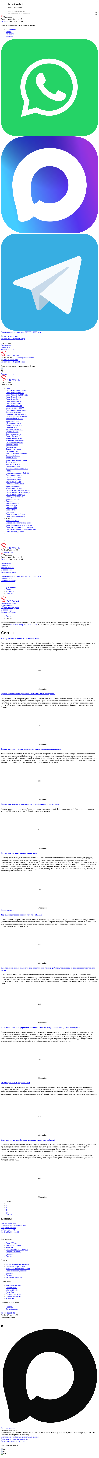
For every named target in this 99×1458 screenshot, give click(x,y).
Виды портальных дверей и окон (15, 1083)
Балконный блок (12, 421)
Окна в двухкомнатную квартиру (19, 525)
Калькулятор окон (8, 572)
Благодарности (12, 1290)
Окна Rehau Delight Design (17, 395)
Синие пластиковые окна (16, 460)
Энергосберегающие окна (16, 453)
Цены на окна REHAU (15, 408)
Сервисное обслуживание (16, 1271)
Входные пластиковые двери (18, 490)
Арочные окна (12, 445)
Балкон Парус (11, 505)
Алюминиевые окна (14, 425)
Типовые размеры (13, 412)
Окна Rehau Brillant (14, 406)
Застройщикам (12, 1309)
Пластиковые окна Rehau (16, 390)
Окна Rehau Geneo (13, 403)
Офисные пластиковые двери (18, 492)
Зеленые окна (11, 462)
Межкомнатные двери (15, 488)
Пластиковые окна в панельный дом (21, 529)
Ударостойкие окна (14, 438)
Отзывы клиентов (13, 1296)
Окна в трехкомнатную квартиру (19, 527)
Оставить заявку (7, 910)
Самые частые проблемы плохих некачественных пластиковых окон (31, 749)
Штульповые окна (13, 423)
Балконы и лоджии (13, 1245)
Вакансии (10, 1298)
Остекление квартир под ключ (18, 523)
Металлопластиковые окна (17, 469)
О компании (11, 29)
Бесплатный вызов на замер (17, 1264)
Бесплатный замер (8, 581)
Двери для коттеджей (14, 497)
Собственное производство (17, 1250)
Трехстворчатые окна (14, 419)
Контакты (10, 34)
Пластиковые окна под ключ (17, 410)
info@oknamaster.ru (26, 357)
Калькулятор (6, 345)
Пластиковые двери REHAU (17, 473)
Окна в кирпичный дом (15, 516)
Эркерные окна (12, 432)
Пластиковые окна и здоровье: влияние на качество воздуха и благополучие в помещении (40, 1027)
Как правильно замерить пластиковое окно (20, 638)
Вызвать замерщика (9, 1430)
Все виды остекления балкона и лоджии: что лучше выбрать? (28, 1140)
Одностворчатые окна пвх (17, 414)
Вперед (9, 1214)
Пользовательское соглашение (13, 1441)
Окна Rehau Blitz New (15, 393)
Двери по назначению (15, 484)
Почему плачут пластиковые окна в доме (19, 853)
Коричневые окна (13, 456)
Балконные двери (13, 486)
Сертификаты (11, 1288)
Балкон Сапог (11, 508)
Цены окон (5, 347)
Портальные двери (13, 479)
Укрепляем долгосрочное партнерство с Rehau (21, 915)
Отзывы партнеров (13, 1294)
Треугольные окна (13, 434)
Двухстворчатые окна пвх (16, 417)
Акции (8, 32)
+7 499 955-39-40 (8, 1313)
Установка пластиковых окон (18, 1269)
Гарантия (9, 1254)
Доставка (9, 1273)
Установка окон (12, 521)
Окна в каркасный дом (15, 514)
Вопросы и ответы (13, 1252)
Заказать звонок (7, 350)
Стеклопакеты (12, 451)
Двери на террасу (13, 499)
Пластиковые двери (14, 475)
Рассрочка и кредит (14, 1277)
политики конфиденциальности (23, 624)
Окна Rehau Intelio (13, 399)
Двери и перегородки (15, 477)
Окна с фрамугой (13, 436)
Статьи (9, 1256)
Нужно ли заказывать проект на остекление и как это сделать (28, 694)
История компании (13, 1285)
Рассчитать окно (7, 1428)
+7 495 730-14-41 (13, 355)
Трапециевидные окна (15, 440)
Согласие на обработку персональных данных (20, 1437)
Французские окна (13, 449)
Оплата (9, 1275)
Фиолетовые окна (13, 464)
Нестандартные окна (14, 430)
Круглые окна (11, 447)
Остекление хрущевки (15, 531)
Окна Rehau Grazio (13, 397)
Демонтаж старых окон (15, 1266)
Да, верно (5, 21)
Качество (9, 1247)
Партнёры (10, 1292)
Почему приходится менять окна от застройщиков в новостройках (30, 804)
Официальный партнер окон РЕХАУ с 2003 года (21, 332)
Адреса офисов (7, 605)
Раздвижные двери (13, 482)
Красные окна (11, 458)
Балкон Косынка (12, 503)
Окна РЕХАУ (11, 1243)
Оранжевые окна (13, 466)
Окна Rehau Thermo (14, 401)
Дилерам (9, 36)
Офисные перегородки (15, 495)
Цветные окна (12, 427)
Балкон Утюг (11, 510)
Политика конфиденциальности (14, 1439)
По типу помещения (14, 443)
